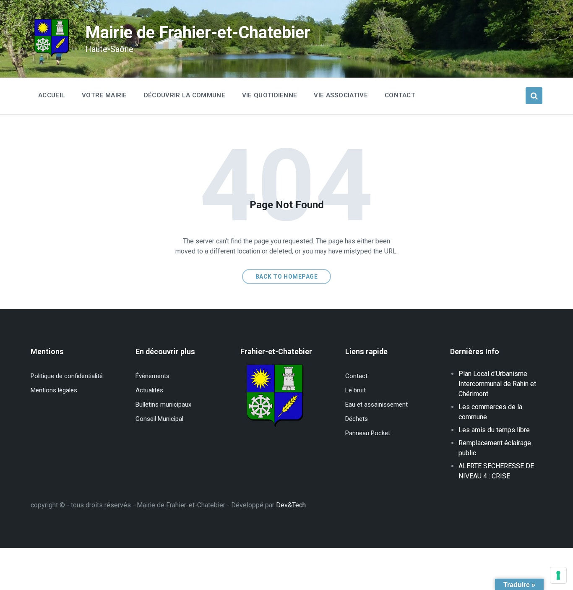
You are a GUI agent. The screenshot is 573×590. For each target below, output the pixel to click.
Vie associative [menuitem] (341, 95)
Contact (356, 376)
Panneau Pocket (367, 433)
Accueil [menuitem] (51, 95)
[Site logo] (52, 56)
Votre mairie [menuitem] (104, 95)
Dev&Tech (291, 505)
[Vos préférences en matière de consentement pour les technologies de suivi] (558, 575)
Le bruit (355, 390)
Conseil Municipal (159, 419)
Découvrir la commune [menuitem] (184, 95)
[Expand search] (534, 95)
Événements (152, 376)
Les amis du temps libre (494, 430)
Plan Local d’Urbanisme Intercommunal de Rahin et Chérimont (497, 384)
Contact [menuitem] (400, 95)
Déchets (356, 419)
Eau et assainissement (376, 404)
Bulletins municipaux (163, 404)
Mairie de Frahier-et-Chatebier (197, 32)
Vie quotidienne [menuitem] (269, 95)
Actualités (149, 390)
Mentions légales (54, 390)
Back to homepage (286, 276)
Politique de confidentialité (67, 376)
